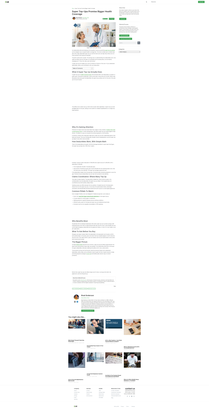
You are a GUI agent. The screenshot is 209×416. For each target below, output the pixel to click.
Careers (76, 394)
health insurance (75, 288)
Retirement (101, 395)
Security (76, 399)
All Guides (101, 397)
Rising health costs (91, 288)
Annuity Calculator (115, 390)
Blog (73, 8)
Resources (153, 1)
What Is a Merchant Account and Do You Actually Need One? (131, 347)
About (75, 390)
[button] (146, 2)
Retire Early (101, 394)
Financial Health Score (116, 395)
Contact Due (77, 392)
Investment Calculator (116, 392)
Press (75, 397)
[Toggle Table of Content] (91, 68)
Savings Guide (102, 392)
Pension (88, 394)
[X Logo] (130, 396)
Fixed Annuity (89, 392)
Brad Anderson (87, 295)
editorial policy (84, 280)
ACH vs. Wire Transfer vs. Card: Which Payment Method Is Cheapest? (113, 341)
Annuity (88, 390)
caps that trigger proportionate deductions (89, 196)
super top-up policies (110, 50)
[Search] (138, 43)
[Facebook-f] (127, 396)
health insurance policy (86, 74)
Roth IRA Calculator (115, 394)
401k (100, 390)
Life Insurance (89, 395)
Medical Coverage (83, 288)
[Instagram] (134, 396)
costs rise (89, 253)
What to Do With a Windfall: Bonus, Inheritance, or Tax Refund (131, 380)
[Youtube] (132, 396)
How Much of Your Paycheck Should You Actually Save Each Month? (113, 376)
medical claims (79, 244)
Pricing (75, 395)
